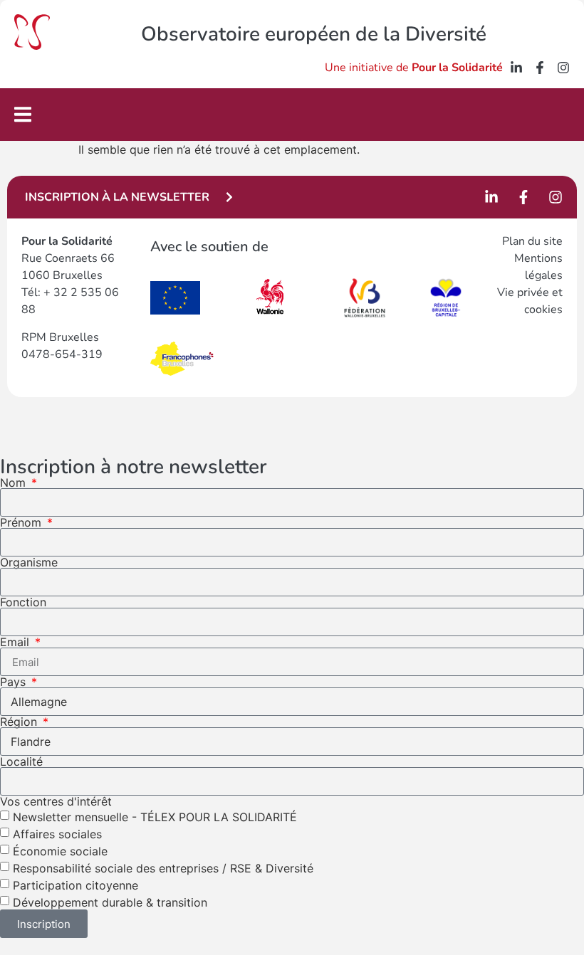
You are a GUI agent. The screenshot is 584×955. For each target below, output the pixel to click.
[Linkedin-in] (516, 67)
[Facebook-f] (539, 67)
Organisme (29, 562)
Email (16, 642)
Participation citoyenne (75, 885)
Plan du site (532, 241)
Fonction (23, 602)
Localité (21, 761)
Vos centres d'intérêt (56, 801)
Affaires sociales (57, 834)
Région (20, 721)
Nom (14, 482)
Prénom (22, 522)
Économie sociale (60, 851)
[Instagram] (563, 67)
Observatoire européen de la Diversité (313, 34)
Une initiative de (414, 67)
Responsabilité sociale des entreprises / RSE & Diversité (163, 868)
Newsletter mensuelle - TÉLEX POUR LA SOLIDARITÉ (155, 817)
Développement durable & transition (110, 902)
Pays (14, 681)
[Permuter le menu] (22, 114)
